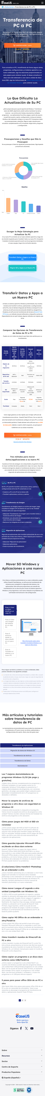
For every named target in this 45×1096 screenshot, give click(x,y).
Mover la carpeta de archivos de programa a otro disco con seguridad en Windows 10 (21, 803)
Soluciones (9, 7)
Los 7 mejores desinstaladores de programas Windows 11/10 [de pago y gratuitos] (20, 777)
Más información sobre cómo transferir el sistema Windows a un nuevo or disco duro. (31, 643)
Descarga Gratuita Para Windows (23, 52)
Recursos (6, 1056)
